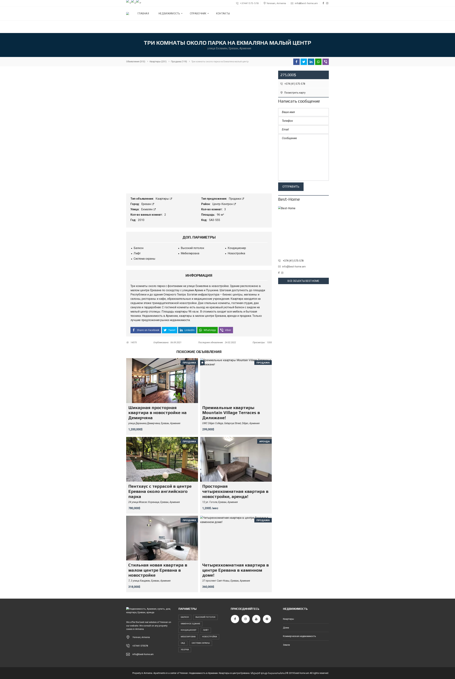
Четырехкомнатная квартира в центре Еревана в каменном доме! (235, 570)
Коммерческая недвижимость (299, 636)
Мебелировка (188, 637)
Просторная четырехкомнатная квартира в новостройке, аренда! (235, 491)
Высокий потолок (205, 617)
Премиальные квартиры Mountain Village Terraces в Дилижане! (231, 412)
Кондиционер (188, 630)
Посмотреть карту (295, 92)
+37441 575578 (140, 645)
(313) (135, 61)
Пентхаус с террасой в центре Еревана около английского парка (160, 491)
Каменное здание (190, 624)
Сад (183, 643)
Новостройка (209, 637)
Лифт (206, 630)
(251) (158, 61)
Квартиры (163, 198)
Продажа (235, 198)
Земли (286, 645)
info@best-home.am (306, 3)
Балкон (185, 617)
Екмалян (147, 209)
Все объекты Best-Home (303, 281)
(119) (179, 61)
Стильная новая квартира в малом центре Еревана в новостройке (157, 570)
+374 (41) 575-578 (294, 83)
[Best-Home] (303, 231)
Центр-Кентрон (222, 204)
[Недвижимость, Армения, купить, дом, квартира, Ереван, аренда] (127, 13)
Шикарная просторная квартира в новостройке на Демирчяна (157, 412)
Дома (286, 627)
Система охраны (201, 643)
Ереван (146, 204)
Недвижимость (152, 315)
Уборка (185, 649)
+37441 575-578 (249, 3)
